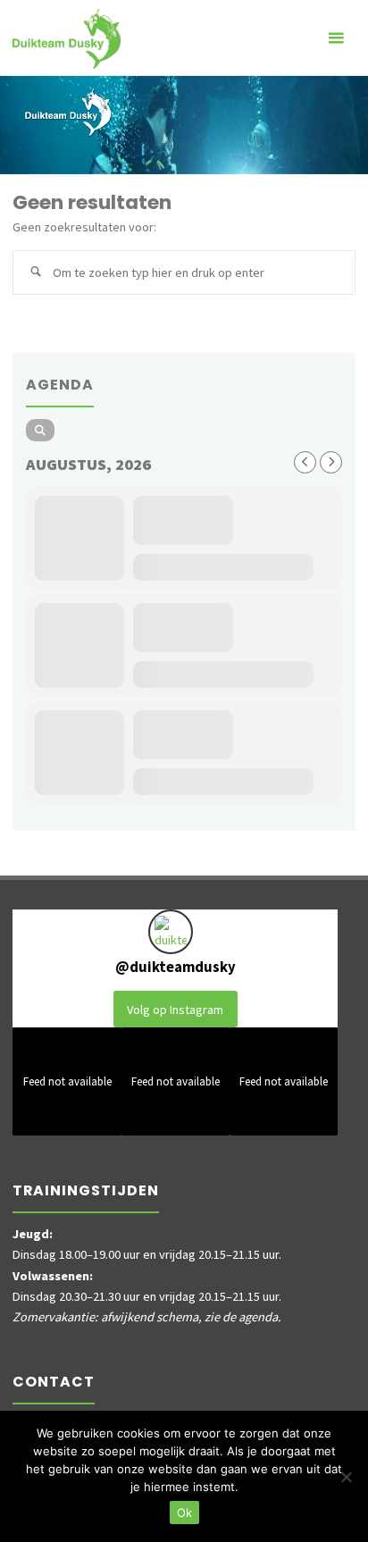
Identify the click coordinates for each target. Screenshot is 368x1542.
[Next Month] (331, 462)
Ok (184, 1512)
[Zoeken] (35, 272)
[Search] (40, 430)
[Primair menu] (336, 38)
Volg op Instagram (175, 1009)
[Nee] (346, 1477)
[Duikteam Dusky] (67, 37)
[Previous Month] (305, 462)
